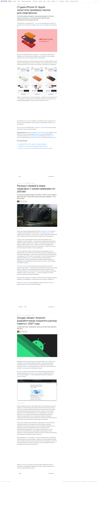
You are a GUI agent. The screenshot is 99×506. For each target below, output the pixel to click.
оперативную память (33, 373)
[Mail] (1, 1)
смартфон (48, 232)
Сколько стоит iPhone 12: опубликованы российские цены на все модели (35, 148)
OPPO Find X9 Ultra (21, 266)
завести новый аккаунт (37, 137)
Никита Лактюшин (23, 201)
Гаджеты (24, 4)
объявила (46, 361)
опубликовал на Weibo (46, 231)
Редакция (63, 481)
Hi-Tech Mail (28, 183)
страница (39, 23)
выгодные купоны (38, 134)
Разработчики (26, 366)
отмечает (21, 371)
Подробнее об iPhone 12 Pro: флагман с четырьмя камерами (32, 144)
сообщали (24, 464)
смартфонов (42, 24)
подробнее (24, 134)
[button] (37, 40)
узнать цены (53, 137)
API (37, 444)
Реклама (8, 481)
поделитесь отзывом (40, 127)
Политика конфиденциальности (92, 481)
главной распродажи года (33, 135)
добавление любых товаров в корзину (40, 132)
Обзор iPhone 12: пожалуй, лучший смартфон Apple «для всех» (33, 146)
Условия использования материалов (71, 481)
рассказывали (25, 282)
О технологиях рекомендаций (82, 481)
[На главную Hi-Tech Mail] (4, 1)
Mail (1, 481)
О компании (5, 481)
